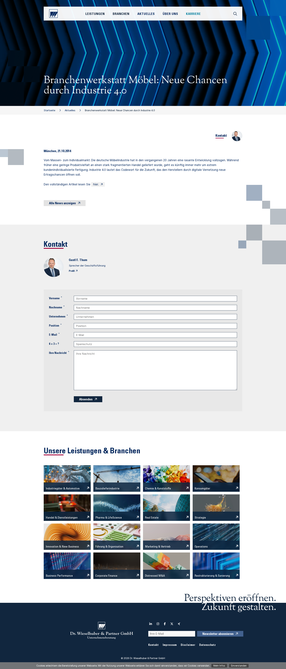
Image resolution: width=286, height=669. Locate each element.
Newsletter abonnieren (218, 634)
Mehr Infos (219, 665)
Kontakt (153, 645)
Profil (72, 271)
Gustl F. (73, 260)
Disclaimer (188, 645)
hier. (96, 184)
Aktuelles (70, 110)
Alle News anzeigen (62, 203)
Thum (83, 260)
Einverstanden (239, 665)
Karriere (193, 14)
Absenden (86, 399)
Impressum (170, 645)
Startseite (49, 110)
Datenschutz (207, 645)
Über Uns (170, 14)
